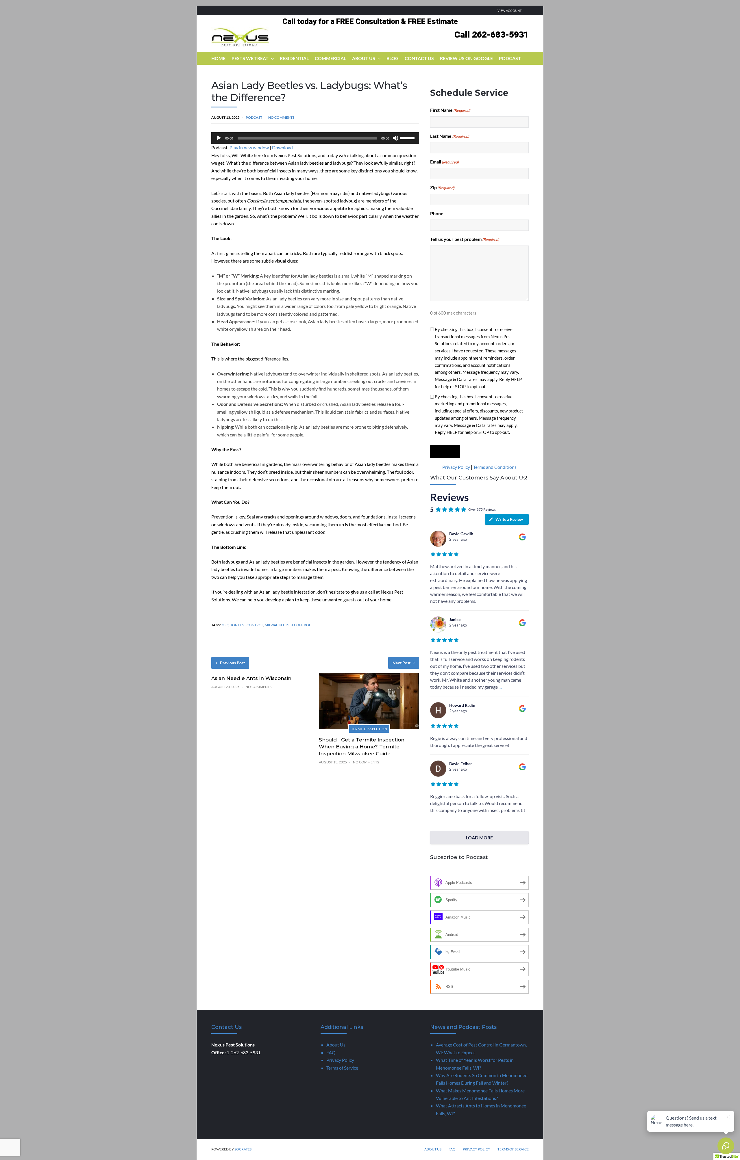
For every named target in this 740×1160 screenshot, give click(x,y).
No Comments (281, 117)
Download (282, 147)
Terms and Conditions (495, 467)
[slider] (408, 137)
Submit (445, 451)
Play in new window (249, 147)
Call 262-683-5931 (491, 34)
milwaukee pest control (288, 625)
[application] (315, 138)
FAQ (331, 1052)
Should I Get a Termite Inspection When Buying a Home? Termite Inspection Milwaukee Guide (361, 746)
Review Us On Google (466, 58)
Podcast (510, 58)
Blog (392, 58)
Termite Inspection (369, 729)
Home (218, 58)
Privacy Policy (456, 467)
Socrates (242, 1149)
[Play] (219, 138)
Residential (294, 58)
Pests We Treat (250, 58)
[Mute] (395, 138)
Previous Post (232, 662)
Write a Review (509, 519)
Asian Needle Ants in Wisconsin (251, 678)
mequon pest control (242, 625)
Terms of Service (342, 1067)
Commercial (330, 58)
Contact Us (419, 58)
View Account (509, 10)
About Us (363, 58)
